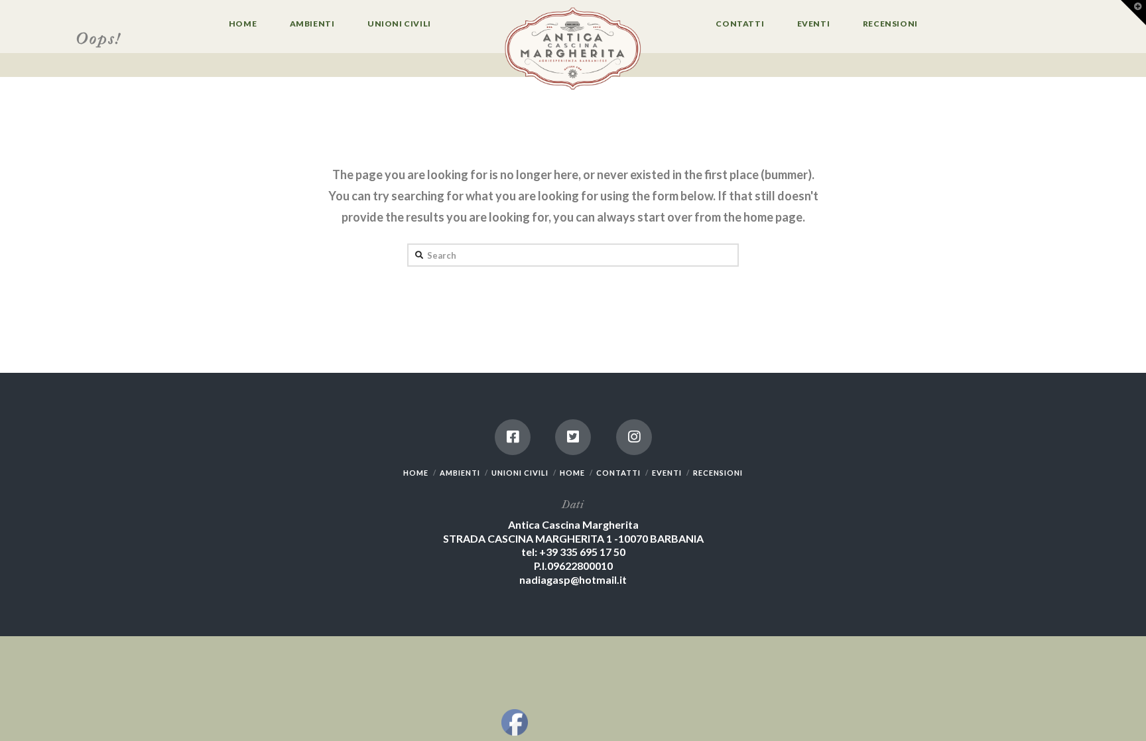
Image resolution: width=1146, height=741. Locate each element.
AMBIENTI (460, 472)
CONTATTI (618, 472)
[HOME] (573, 50)
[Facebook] (513, 437)
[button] (1133, 12)
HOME (415, 472)
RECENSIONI (718, 472)
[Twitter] (573, 437)
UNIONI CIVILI (519, 472)
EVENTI (667, 472)
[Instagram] (634, 437)
